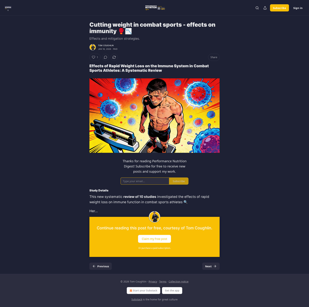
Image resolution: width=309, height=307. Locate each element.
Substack (136, 299)
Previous (103, 266)
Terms (162, 281)
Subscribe (279, 8)
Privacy (153, 281)
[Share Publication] (265, 7)
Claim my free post (154, 239)
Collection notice (178, 281)
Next (208, 266)
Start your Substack (145, 290)
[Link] (84, 68)
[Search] (257, 7)
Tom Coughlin (106, 45)
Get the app (172, 290)
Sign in (298, 8)
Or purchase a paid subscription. (154, 248)
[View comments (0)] (105, 57)
